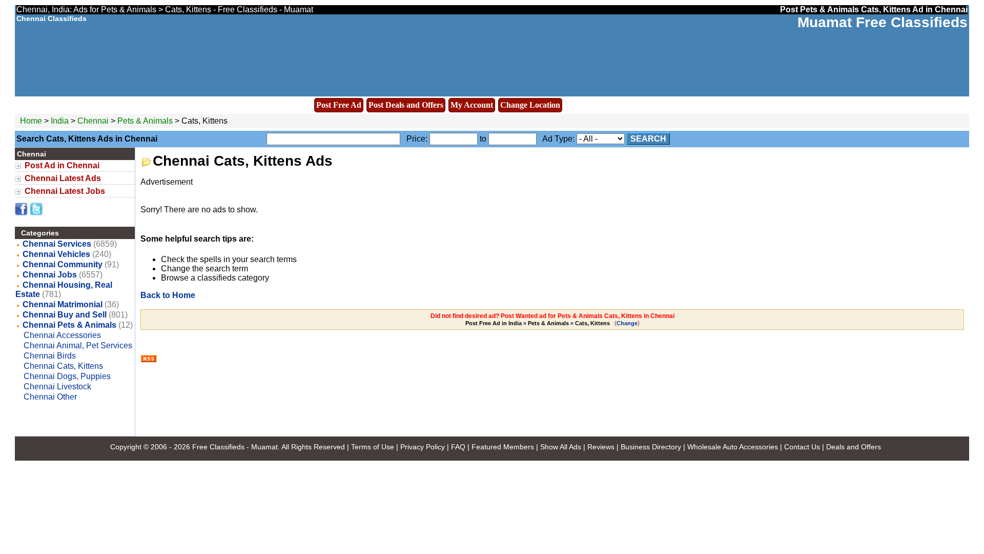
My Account (471, 105)
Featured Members (502, 447)
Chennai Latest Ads (63, 178)
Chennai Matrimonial (62, 304)
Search (648, 138)
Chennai (94, 120)
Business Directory (651, 447)
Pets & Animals (145, 120)
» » (537, 323)
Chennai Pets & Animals (69, 325)
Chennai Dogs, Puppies (67, 376)
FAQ (458, 447)
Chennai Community (62, 264)
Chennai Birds (50, 355)
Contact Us (802, 447)
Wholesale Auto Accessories (732, 447)
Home (31, 120)
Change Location (530, 105)
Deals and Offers (853, 447)
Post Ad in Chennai (62, 165)
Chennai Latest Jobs (65, 191)
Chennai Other (50, 396)
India (60, 120)
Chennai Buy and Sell (65, 314)
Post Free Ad (338, 105)
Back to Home (167, 295)
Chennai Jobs (50, 274)
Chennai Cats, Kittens (63, 366)
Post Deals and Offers (405, 105)
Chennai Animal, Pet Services (78, 345)
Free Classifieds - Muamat (235, 447)
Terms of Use (372, 447)
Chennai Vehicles (56, 254)
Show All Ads (560, 447)
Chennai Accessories (62, 335)
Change (627, 323)
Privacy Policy (422, 447)
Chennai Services (57, 244)
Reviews (600, 447)
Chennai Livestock (57, 386)
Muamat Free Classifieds (882, 22)
